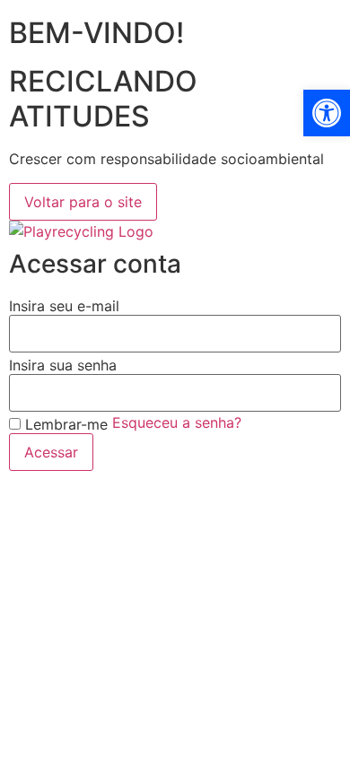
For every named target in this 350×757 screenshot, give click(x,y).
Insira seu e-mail (64, 306)
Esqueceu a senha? (176, 422)
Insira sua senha (63, 365)
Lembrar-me (64, 424)
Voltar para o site (83, 202)
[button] (326, 113)
